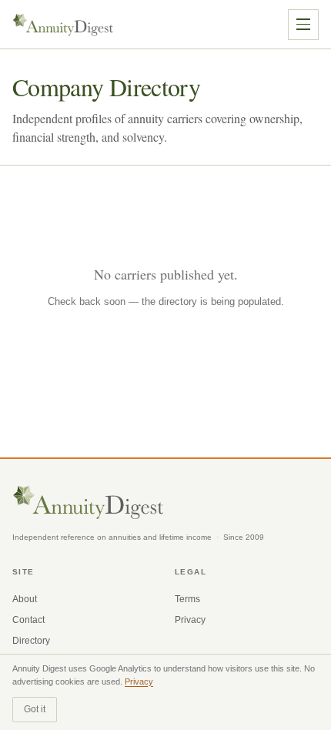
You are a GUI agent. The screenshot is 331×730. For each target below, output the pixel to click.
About (24, 599)
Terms (187, 599)
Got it (34, 709)
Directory (31, 640)
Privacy (190, 619)
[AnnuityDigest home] (63, 24)
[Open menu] (303, 24)
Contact (28, 619)
